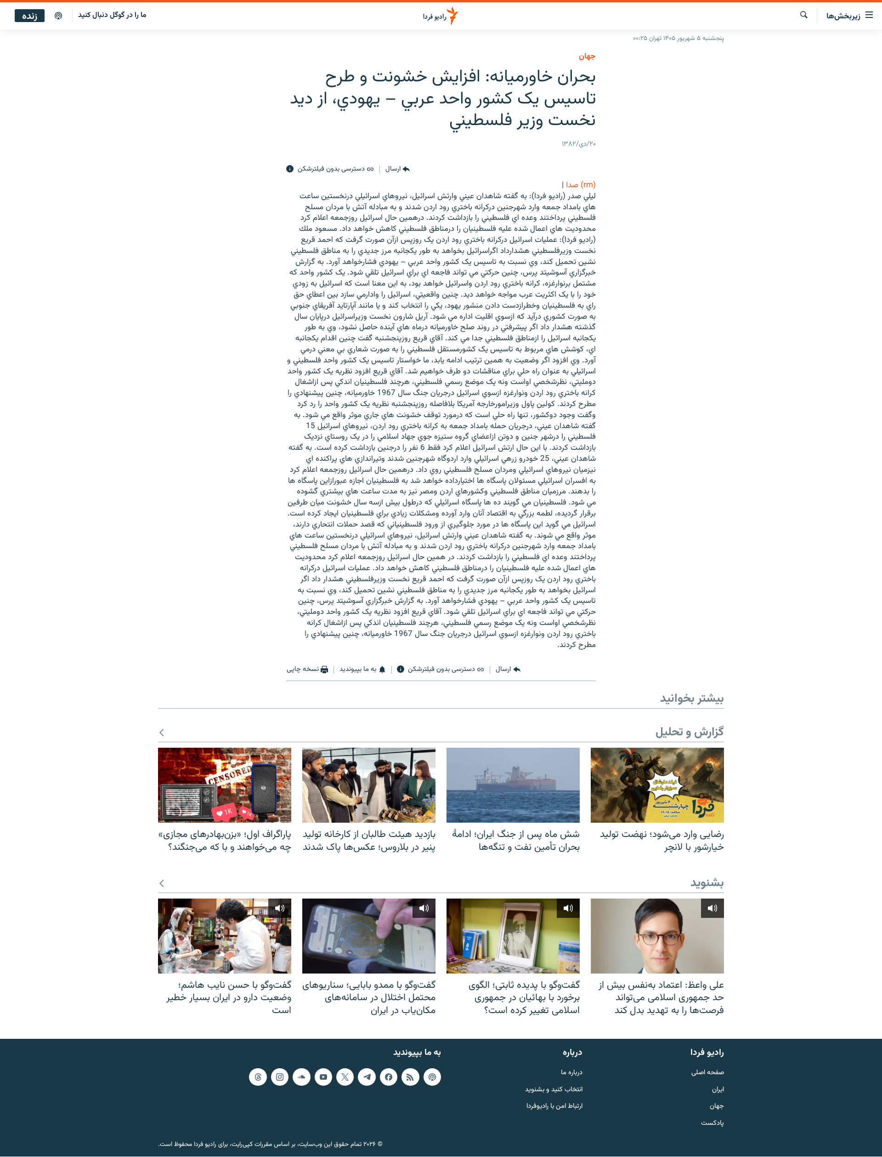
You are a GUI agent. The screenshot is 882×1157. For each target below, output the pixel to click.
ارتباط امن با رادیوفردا (554, 1107)
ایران (718, 1090)
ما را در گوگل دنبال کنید (112, 15)
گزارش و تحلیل (690, 733)
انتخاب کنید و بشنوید (553, 1090)
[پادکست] (58, 16)
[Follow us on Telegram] (366, 1077)
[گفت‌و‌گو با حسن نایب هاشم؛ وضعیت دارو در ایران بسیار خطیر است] (224, 936)
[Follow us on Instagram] (279, 1077)
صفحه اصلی (707, 1073)
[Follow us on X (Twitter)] (345, 1077)
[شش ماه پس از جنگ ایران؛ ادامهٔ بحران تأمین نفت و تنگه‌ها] (513, 785)
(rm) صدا (581, 185)
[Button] (397, 169)
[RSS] (410, 1077)
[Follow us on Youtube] (323, 1077)
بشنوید (707, 883)
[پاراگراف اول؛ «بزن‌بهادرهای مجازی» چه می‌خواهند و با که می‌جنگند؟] (224, 785)
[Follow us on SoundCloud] (301, 1077)
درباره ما (571, 1073)
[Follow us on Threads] (257, 1077)
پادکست (712, 1124)
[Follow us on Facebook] (388, 1077)
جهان (587, 57)
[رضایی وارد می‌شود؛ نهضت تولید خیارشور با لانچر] (657, 785)
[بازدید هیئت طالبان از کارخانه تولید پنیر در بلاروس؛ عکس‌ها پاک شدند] (368, 785)
